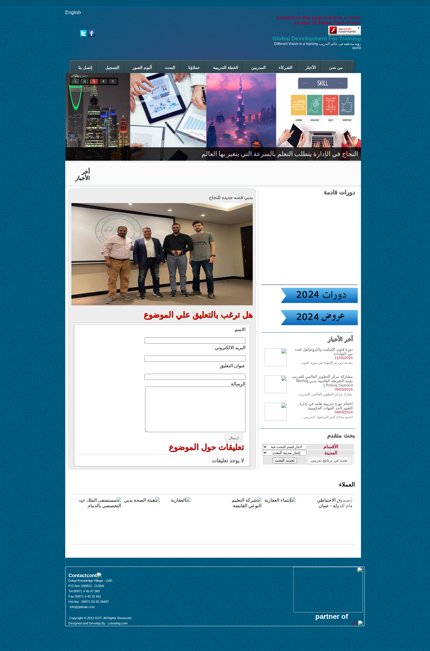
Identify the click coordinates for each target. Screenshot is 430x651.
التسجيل (112, 67)
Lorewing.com (118, 623)
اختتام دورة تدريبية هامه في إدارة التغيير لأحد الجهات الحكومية (326, 405)
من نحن (336, 67)
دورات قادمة (339, 192)
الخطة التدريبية (225, 67)
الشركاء (285, 67)
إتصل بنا (85, 67)
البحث (170, 67)
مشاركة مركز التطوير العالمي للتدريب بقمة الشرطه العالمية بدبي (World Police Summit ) (322, 380)
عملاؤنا (194, 67)
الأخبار (310, 67)
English (73, 12)
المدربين (258, 67)
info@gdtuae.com (82, 607)
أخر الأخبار (82, 175)
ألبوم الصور (142, 67)
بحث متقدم (341, 435)
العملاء (347, 484)
